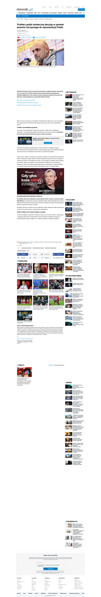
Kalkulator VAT (77, 584)
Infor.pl (18, 580)
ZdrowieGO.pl (68, 7)
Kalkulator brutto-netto (78, 587)
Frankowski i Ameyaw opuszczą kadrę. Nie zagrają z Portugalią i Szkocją (56, 275)
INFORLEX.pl (57, 7)
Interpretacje (19, 587)
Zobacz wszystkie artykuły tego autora (25, 338)
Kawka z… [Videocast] (39, 19)
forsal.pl (50, 7)
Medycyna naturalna (62, 584)
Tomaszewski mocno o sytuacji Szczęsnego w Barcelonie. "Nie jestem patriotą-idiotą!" (40, 308)
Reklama (30, 593)
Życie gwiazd (47, 585)
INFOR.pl (44, 7)
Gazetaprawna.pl (20, 581)
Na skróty (19, 578)
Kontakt (18, 593)
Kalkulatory (76, 578)
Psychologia (61, 587)
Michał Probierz (22, 250)
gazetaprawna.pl (77, 7)
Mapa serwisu (63, 593)
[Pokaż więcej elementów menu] (84, 12)
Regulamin (43, 593)
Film (45, 587)
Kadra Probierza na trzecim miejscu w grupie (29, 105)
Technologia (34, 581)
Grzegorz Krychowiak (50, 248)
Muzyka (46, 588)
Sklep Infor (19, 588)
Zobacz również (48, 142)
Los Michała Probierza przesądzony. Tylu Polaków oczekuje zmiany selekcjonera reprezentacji (40, 276)
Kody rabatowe (47, 581)
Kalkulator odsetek (77, 585)
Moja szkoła (47, 584)
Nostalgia (26, 19)
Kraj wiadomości (59, 365)
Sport (18, 15)
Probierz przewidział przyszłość (26, 100)
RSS (83, 593)
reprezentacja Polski (38, 248)
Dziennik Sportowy (48, 19)
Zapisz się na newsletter (40, 37)
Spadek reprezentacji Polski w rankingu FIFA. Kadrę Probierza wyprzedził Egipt (24, 308)
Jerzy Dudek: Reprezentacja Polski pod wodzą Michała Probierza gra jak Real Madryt (23, 275)
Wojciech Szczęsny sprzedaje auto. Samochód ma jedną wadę (56, 291)
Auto (32, 580)
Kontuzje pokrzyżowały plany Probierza (28, 102)
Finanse (60, 581)
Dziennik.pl (34, 578)
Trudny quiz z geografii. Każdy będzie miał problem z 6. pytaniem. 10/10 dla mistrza (24, 342)
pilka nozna (27, 21)
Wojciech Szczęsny (26, 248)
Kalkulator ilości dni (77, 581)
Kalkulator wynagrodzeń (78, 588)
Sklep (83, 7)
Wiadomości (34, 584)
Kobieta (46, 580)
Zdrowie (33, 587)
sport (22, 21)
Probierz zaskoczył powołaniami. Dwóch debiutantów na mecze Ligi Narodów (39, 292)
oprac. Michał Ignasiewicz (23, 31)
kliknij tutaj (57, 573)
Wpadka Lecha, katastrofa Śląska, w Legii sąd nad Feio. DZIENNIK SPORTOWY (46, 139)
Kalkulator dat (77, 580)
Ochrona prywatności (53, 593)
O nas (24, 593)
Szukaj (82, 9)
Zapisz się (50, 568)
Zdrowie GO (31, 19)
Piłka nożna (25, 15)
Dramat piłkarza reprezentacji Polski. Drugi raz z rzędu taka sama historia (24, 292)
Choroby (60, 585)
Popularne (51, 365)
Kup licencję (30, 243)
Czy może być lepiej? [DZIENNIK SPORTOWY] (24, 322)
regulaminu (51, 565)
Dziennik (18, 21)
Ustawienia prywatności (74, 593)
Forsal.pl (18, 584)
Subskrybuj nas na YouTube (25, 37)
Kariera (36, 593)
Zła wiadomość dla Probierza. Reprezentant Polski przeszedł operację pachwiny (56, 308)
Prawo (60, 580)
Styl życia (60, 588)
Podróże (33, 588)
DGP (63, 7)
